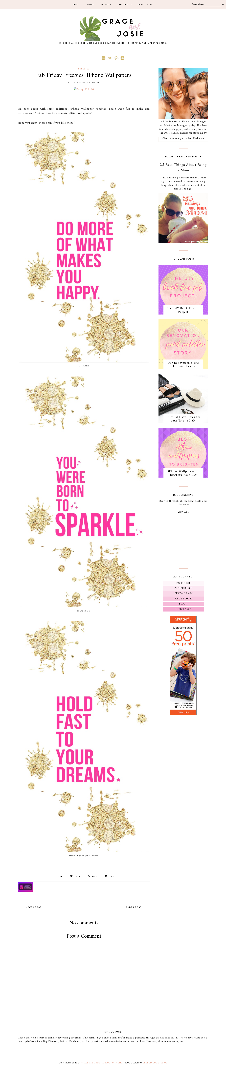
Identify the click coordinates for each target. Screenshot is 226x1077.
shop (183, 604)
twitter (183, 583)
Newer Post (34, 907)
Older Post (134, 907)
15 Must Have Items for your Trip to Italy (183, 419)
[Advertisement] (84, 980)
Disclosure (145, 4)
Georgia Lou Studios (155, 1063)
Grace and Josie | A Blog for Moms (101, 1063)
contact (183, 609)
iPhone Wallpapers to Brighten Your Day (183, 473)
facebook (183, 598)
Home (76, 4)
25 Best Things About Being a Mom (183, 167)
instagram (183, 593)
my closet (183, 138)
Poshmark (198, 138)
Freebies (106, 4)
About (90, 4)
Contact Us (125, 4)
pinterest (183, 588)
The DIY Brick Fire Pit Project (183, 310)
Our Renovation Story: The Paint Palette (183, 364)
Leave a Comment (89, 83)
